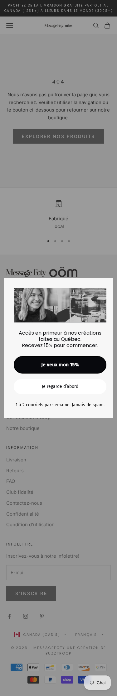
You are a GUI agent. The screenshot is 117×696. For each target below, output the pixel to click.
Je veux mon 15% (60, 365)
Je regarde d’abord (60, 386)
